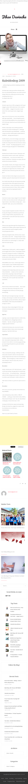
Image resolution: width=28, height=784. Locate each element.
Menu (12, 29)
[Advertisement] (14, 430)
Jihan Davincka (14, 16)
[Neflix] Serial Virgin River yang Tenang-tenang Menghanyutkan (15, 640)
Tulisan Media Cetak (20, 781)
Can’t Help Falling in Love (8, 551)
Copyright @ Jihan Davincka (9, 774)
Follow (21, 446)
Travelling (11, 778)
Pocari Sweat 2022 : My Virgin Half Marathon (12, 527)
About (6, 778)
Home (2, 778)
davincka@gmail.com (14, 74)
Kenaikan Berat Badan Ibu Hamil (11, 731)
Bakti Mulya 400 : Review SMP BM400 (13, 688)
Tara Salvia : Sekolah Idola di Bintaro (12, 720)
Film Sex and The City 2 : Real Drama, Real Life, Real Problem (16, 609)
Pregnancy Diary (11, 781)
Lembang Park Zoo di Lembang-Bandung (13, 726)
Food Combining (18, 778)
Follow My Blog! (14, 665)
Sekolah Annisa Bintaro (15, 624)
